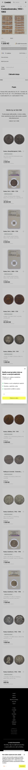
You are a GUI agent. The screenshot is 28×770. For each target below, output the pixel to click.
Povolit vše (22, 766)
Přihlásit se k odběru (14, 398)
